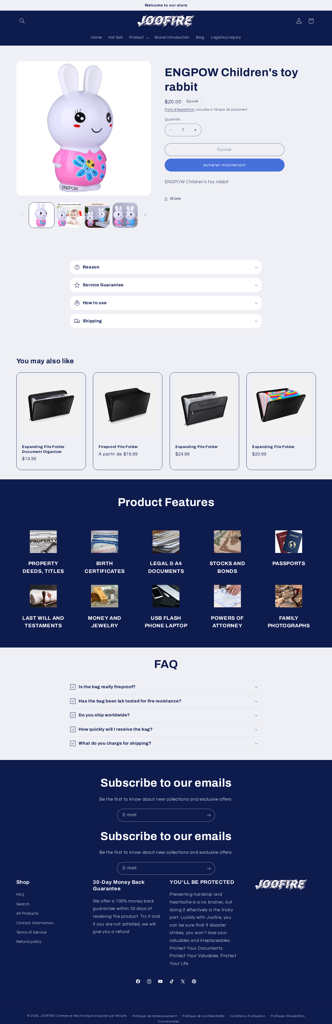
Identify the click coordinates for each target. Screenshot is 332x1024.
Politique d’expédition (288, 1015)
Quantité (172, 119)
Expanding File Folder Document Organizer (43, 449)
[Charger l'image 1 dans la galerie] (41, 215)
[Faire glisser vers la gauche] (22, 215)
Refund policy (29, 942)
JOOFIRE (47, 1015)
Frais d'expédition (180, 110)
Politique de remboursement (155, 1015)
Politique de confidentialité (203, 1015)
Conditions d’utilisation (248, 1015)
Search (23, 904)
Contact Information (35, 923)
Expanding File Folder (196, 447)
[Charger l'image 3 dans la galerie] (97, 215)
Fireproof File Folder (118, 447)
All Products (27, 914)
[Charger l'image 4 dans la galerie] (125, 215)
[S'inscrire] (209, 815)
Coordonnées (168, 1021)
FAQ (20, 895)
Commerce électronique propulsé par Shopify (91, 1015)
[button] (22, 21)
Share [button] (175, 199)
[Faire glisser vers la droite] (145, 215)
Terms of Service (31, 932)
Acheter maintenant (224, 165)
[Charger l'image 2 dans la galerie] (69, 215)
